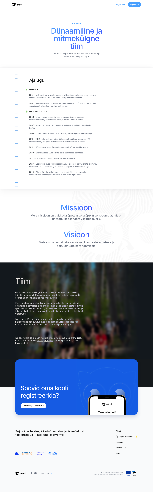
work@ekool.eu (45, 340)
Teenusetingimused (116, 474)
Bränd (118, 453)
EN (48, 473)
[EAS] (52, 453)
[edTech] (27, 453)
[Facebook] (31, 473)
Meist (118, 431)
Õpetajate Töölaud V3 (125, 437)
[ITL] (17, 453)
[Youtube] (35, 473)
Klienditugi (120, 442)
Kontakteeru (121, 448)
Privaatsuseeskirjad (101, 474)
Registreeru (120, 4)
